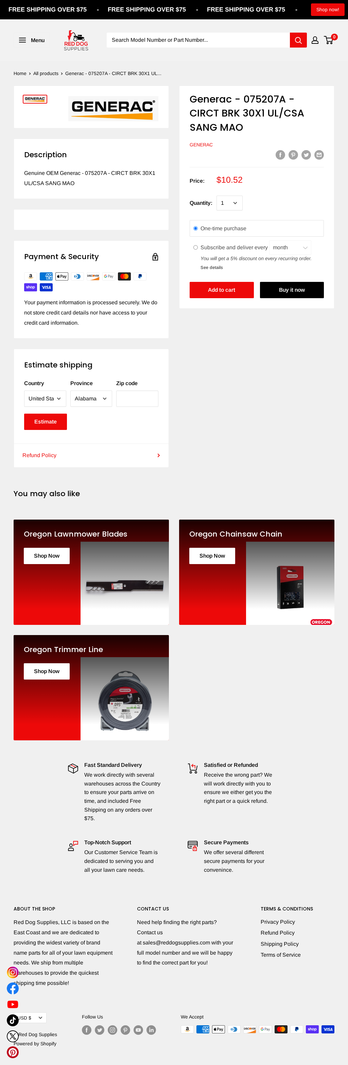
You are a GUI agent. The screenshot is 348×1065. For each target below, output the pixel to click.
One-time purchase (223, 228)
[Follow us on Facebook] (86, 1030)
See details (212, 267)
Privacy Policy (278, 922)
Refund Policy (39, 455)
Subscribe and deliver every (235, 247)
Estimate (45, 422)
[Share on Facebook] (280, 154)
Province (81, 383)
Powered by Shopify (35, 1043)
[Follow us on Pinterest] (125, 1030)
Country (34, 383)
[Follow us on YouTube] (138, 1030)
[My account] (315, 40)
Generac (201, 144)
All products (45, 73)
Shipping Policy (280, 944)
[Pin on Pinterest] (293, 154)
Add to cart (221, 290)
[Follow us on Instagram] (112, 1030)
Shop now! (327, 9)
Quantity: (201, 203)
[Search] (298, 40)
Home (20, 73)
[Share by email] (319, 154)
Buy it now (292, 290)
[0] (329, 40)
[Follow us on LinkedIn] (151, 1030)
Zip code (127, 383)
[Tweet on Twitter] (306, 154)
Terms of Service (281, 955)
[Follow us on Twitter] (99, 1030)
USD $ (24, 1018)
